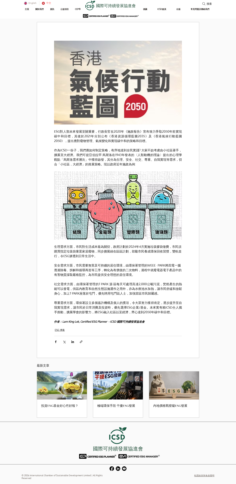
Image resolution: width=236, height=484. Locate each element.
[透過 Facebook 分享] (55, 341)
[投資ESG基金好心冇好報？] (62, 385)
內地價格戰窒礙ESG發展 (170, 406)
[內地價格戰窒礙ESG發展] (174, 385)
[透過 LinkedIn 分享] (72, 341)
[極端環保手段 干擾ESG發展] (118, 385)
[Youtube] (124, 468)
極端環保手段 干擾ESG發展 (116, 406)
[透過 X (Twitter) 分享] (64, 341)
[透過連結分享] (81, 341)
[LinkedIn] (118, 468)
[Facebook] (112, 468)
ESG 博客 (60, 329)
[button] (39, 9)
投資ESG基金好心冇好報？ (59, 406)
